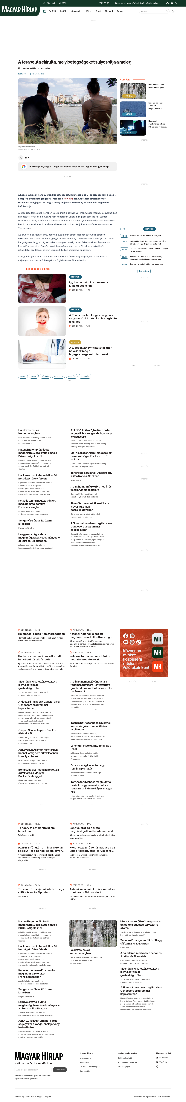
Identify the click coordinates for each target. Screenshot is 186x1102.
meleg (33, 376)
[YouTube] (172, 3)
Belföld (52, 11)
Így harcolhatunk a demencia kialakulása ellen (88, 284)
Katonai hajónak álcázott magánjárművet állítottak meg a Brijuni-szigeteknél (156, 109)
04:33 (124, 236)
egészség (58, 376)
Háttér (88, 11)
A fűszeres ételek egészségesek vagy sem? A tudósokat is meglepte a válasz (93, 318)
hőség (22, 376)
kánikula (45, 376)
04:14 (124, 242)
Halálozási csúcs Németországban (156, 86)
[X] (176, 3)
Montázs (129, 132)
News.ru (68, 198)
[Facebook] (167, 3)
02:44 (124, 264)
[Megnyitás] (44, 11)
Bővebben (144, 271)
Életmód (109, 11)
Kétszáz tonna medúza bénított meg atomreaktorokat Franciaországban (146, 257)
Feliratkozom (60, 1070)
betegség (85, 376)
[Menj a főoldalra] (19, 9)
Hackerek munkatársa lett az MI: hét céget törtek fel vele (157, 125)
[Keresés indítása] (167, 11)
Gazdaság (76, 11)
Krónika (75, 342)
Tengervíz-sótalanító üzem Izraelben (146, 264)
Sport (98, 11)
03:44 (124, 249)
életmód (71, 376)
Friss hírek (51, 3)
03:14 (124, 257)
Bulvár (120, 11)
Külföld (63, 11)
